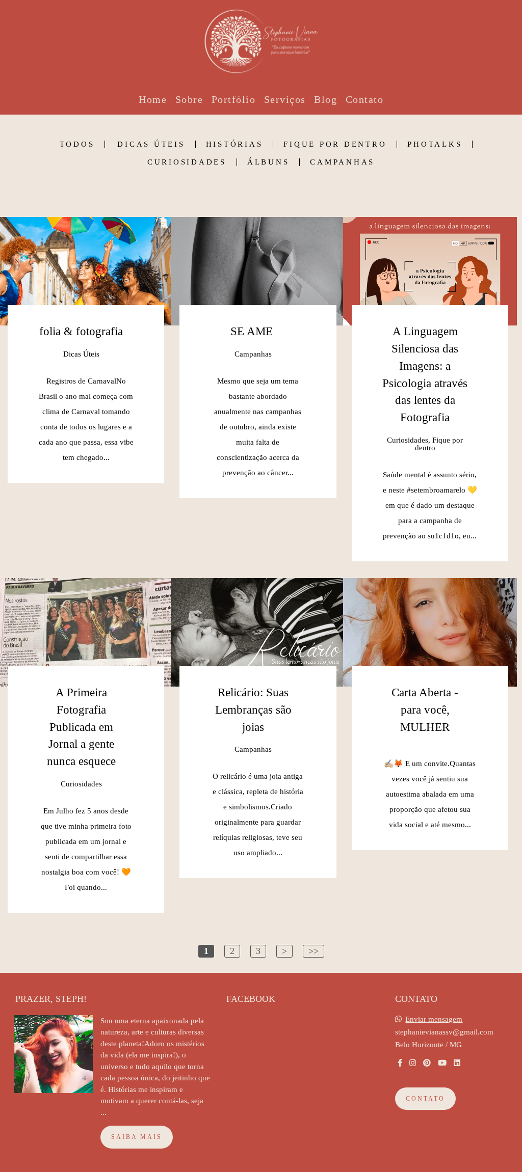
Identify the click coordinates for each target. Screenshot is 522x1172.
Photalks (434, 144)
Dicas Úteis (151, 144)
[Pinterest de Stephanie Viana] (427, 1063)
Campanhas (342, 162)
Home (153, 99)
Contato (365, 99)
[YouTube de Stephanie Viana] (442, 1063)
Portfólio (234, 99)
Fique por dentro (334, 144)
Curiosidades (186, 162)
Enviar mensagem (433, 1019)
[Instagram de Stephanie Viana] (412, 1063)
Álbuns (268, 162)
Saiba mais (136, 1136)
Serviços (285, 99)
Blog (325, 99)
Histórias (234, 144)
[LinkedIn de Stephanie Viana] (457, 1063)
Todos (77, 144)
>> (313, 951)
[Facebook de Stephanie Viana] (400, 1063)
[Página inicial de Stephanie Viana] (261, 38)
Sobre (189, 99)
